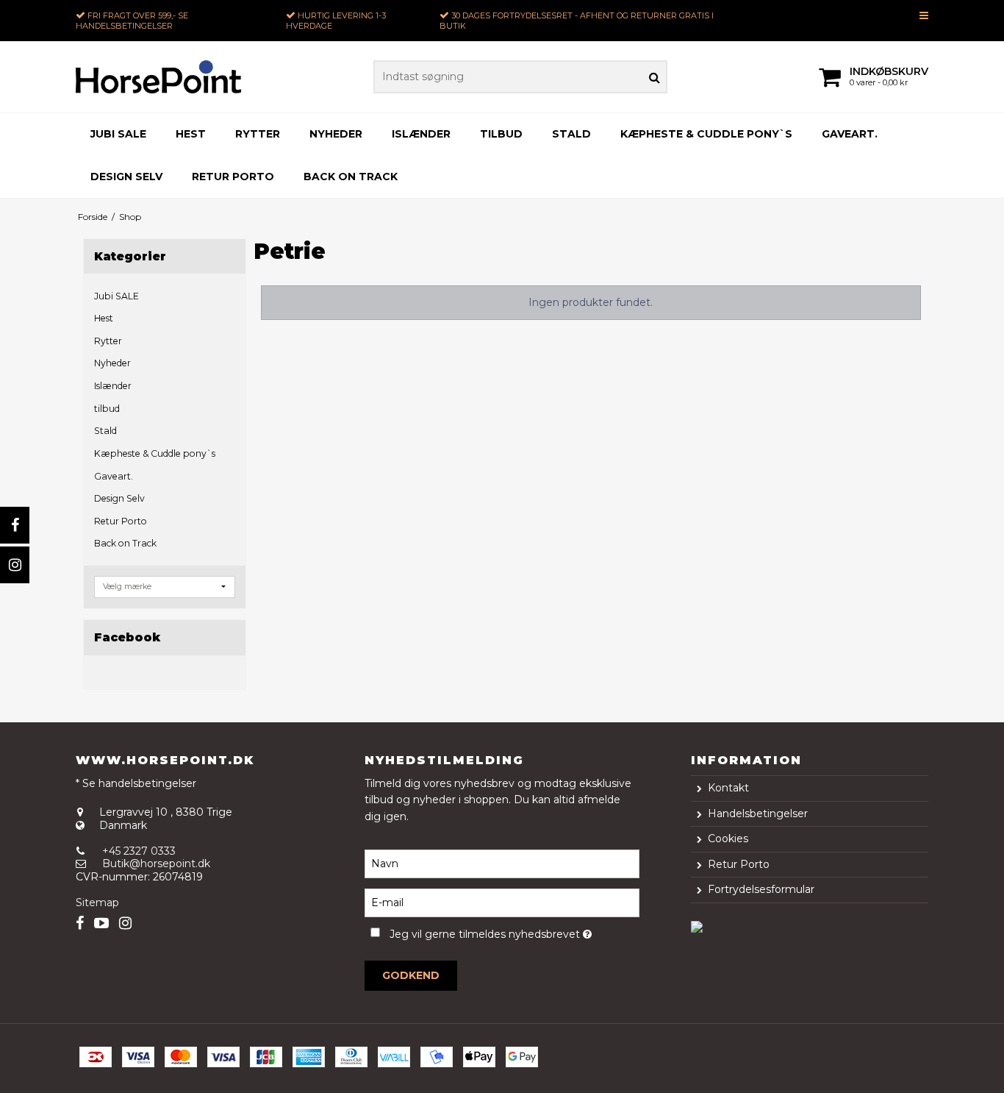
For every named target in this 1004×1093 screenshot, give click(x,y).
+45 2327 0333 (139, 851)
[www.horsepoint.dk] (159, 76)
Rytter (257, 133)
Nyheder (335, 133)
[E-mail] (502, 902)
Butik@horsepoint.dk (156, 863)
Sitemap (97, 902)
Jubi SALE (118, 133)
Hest (191, 133)
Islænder (421, 133)
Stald (571, 133)
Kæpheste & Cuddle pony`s (706, 133)
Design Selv (126, 176)
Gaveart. (850, 133)
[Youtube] (101, 923)
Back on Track (351, 176)
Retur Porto (233, 176)
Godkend (411, 975)
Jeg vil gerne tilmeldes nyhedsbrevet (514, 931)
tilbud (501, 133)
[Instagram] (14, 564)
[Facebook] (14, 525)
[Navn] (502, 863)
